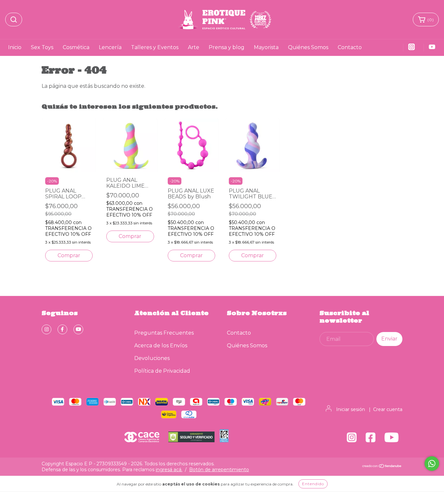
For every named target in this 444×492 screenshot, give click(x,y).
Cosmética (76, 47)
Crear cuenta (387, 409)
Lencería (110, 47)
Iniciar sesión (350, 409)
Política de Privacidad (162, 371)
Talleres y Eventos (154, 47)
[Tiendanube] (382, 467)
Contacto (350, 47)
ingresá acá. (169, 469)
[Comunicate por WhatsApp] (431, 463)
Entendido (313, 483)
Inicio (14, 47)
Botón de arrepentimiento (219, 469)
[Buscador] (13, 19)
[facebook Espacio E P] (62, 329)
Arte (193, 47)
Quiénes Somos (308, 47)
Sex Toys (42, 47)
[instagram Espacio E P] (46, 329)
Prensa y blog (226, 47)
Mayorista (266, 47)
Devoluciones (152, 358)
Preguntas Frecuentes (164, 333)
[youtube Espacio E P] (78, 329)
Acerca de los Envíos (160, 345)
